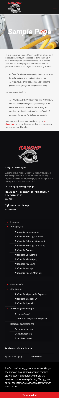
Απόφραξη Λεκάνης (24, 250)
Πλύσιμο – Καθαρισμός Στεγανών (31, 318)
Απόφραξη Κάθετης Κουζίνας (29, 236)
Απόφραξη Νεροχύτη (25, 264)
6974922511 (10, 199)
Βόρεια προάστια (23, 334)
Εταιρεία (14, 222)
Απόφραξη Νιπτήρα (24, 268)
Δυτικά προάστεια (24, 329)
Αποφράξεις (16, 226)
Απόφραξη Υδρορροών (26, 299)
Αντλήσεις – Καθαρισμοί (22, 308)
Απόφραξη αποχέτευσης (27, 232)
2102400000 (10, 209)
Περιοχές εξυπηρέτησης (22, 324)
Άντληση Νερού (22, 314)
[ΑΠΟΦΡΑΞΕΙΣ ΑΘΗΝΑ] (29, 7)
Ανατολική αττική (23, 338)
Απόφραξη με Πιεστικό (26, 255)
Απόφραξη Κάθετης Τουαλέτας (30, 245)
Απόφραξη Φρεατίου (25, 303)
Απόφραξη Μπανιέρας (26, 259)
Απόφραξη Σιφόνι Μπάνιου (28, 273)
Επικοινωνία (16, 284)
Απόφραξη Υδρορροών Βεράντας (31, 294)
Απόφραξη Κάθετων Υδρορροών (30, 241)
